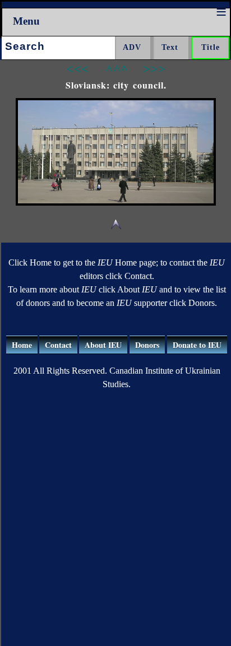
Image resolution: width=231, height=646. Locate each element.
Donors (147, 345)
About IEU (103, 345)
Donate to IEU (197, 345)
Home (22, 345)
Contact (58, 345)
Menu (26, 21)
